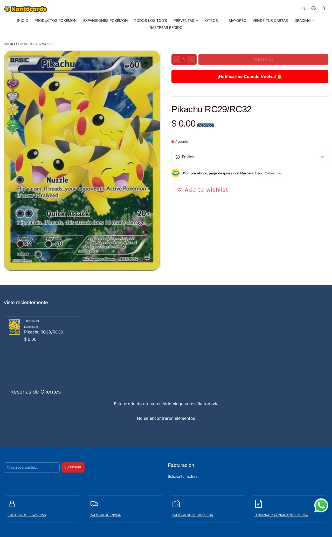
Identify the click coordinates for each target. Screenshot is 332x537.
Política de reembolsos (192, 515)
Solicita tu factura (183, 476)
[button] (304, 8)
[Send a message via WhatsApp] (321, 505)
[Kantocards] (26, 9)
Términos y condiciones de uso (281, 515)
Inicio (9, 44)
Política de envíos (105, 515)
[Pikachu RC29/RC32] (43, 332)
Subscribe (73, 467)
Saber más (273, 173)
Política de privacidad (27, 515)
